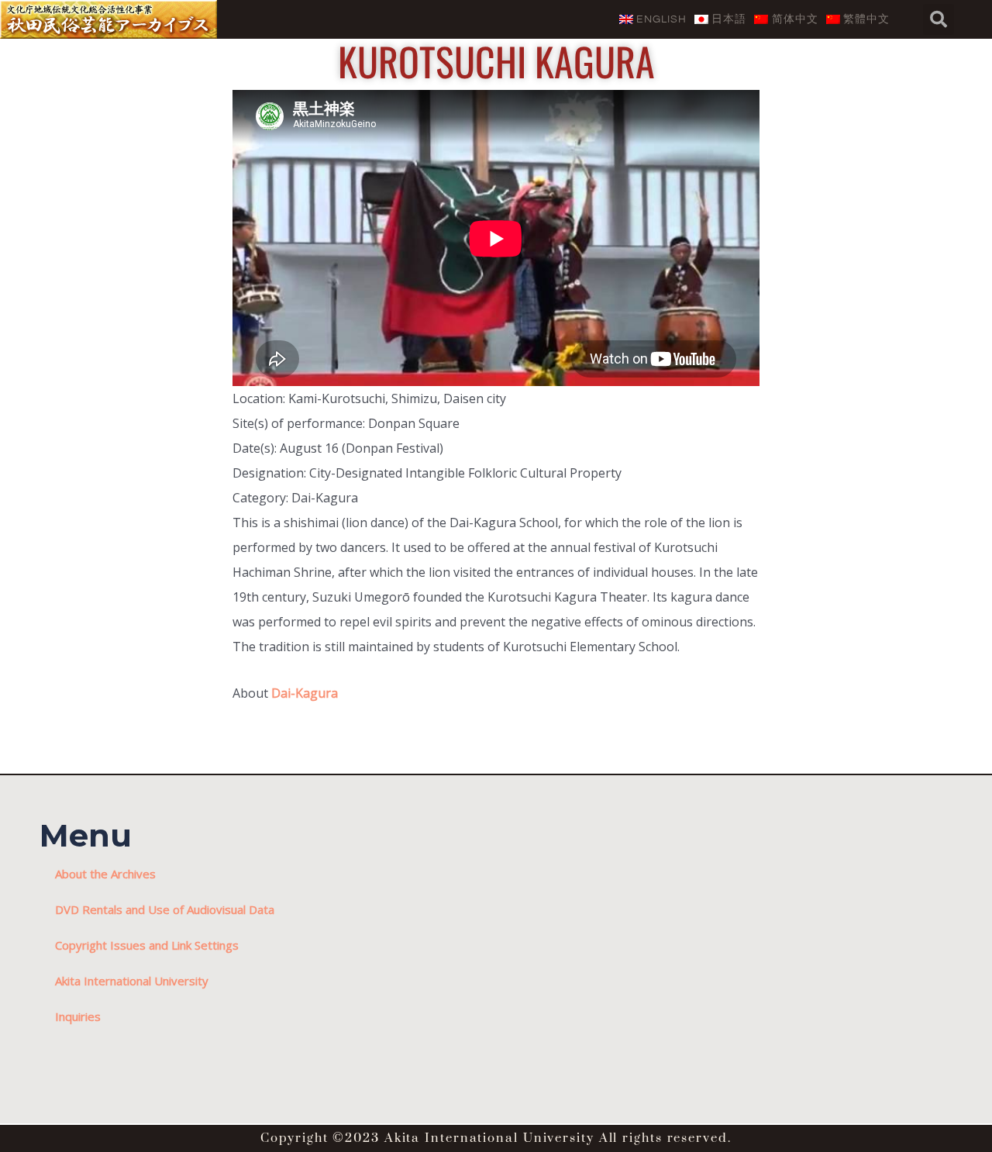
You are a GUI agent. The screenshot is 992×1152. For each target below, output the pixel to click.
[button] (938, 19)
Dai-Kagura (304, 693)
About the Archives (105, 873)
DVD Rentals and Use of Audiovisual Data (164, 909)
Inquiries (78, 1016)
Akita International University (131, 980)
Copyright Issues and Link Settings (147, 945)
